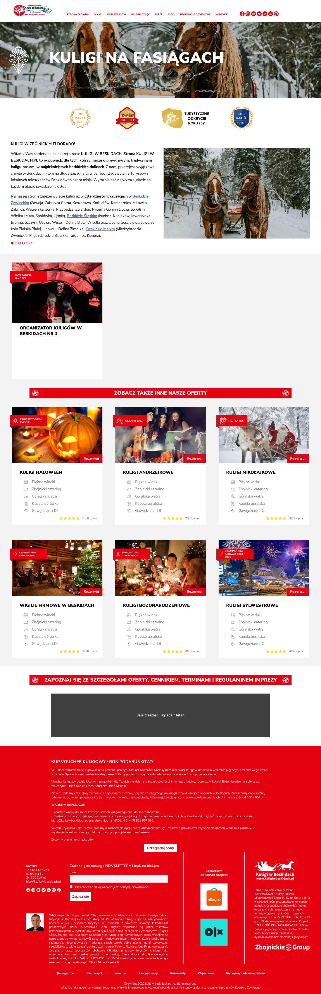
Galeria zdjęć (140, 14)
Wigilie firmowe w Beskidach (57, 605)
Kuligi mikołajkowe (251, 472)
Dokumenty (178, 973)
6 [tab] (30, 243)
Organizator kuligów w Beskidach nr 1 (51, 331)
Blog (171, 14)
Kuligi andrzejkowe (148, 472)
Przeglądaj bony (160, 848)
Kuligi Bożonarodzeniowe (156, 605)
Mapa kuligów (116, 14)
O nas (98, 14)
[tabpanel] (84, 190)
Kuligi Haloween (41, 472)
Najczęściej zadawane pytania (245, 973)
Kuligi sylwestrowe (252, 605)
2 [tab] (16, 243)
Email (73, 872)
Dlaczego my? (65, 973)
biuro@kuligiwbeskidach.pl (43, 882)
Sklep (158, 14)
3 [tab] (19, 243)
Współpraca (206, 973)
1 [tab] (12, 243)
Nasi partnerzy (148, 973)
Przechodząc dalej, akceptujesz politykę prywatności (111, 887)
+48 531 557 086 (37, 870)
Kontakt (221, 14)
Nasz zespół (94, 973)
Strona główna (78, 14)
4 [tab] (23, 243)
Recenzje (120, 973)
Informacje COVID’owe (195, 14)
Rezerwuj (91, 458)
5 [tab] (27, 243)
